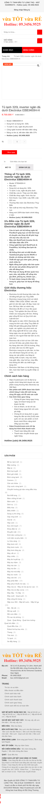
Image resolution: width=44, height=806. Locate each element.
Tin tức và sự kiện (11, 687)
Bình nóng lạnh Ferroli (25, 740)
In (5, 162)
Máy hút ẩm (11, 568)
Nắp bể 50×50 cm (8, 714)
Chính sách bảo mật (12, 693)
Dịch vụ (10, 504)
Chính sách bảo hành (13, 696)
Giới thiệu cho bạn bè (18, 162)
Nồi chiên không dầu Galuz (18, 751)
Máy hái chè (12, 565)
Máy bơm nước (13, 547)
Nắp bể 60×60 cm (34, 712)
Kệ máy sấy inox (16, 722)
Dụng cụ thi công (13, 514)
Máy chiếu (11, 556)
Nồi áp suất (11, 611)
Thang (9, 632)
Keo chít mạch (12, 526)
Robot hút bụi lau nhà (15, 629)
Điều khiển (11, 511)
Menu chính (28, 50)
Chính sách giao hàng (13, 703)
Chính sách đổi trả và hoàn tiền (17, 706)
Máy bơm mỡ (12, 544)
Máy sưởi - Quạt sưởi (15, 596)
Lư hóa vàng (12, 541)
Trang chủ (6, 56)
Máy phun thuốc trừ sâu (16, 584)
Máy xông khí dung (14, 599)
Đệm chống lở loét (14, 498)
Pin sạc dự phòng (14, 617)
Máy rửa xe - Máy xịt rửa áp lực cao (21, 587)
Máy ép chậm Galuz (22, 745)
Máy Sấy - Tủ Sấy (14, 593)
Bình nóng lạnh (13, 477)
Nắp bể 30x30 (11, 717)
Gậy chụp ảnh (12, 517)
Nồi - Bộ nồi (11, 608)
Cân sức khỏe (12, 483)
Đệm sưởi (11, 501)
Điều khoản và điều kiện (14, 690)
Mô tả (8, 167)
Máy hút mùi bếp (13, 572)
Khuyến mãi (11, 532)
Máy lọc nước (12, 575)
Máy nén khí (12, 578)
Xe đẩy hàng (12, 641)
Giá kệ (9, 520)
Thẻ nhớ (10, 635)
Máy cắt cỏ (11, 553)
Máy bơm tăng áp (14, 550)
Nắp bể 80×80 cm (23, 714)
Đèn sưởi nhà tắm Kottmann (29, 729)
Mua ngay (11, 152)
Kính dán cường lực (14, 535)
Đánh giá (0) (24, 167)
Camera (10, 480)
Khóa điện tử (12, 529)
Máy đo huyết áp (13, 559)
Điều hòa (10, 508)
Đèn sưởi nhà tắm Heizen (11, 732)
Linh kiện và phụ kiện (15, 538)
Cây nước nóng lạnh (15, 486)
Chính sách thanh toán (13, 700)
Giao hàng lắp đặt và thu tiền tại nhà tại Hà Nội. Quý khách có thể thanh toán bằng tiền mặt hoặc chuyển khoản (22, 762)
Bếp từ (9, 468)
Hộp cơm (10, 523)
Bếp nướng (11, 465)
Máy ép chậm (12, 562)
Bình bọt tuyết (12, 471)
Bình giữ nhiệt (12, 474)
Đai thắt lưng (12, 495)
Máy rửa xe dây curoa (15, 590)
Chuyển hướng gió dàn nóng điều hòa (22, 489)
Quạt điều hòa (12, 626)
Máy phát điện (12, 581)
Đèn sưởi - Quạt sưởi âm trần (20, 734)
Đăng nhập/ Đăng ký (22, 10)
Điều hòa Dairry (16, 726)
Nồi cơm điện (12, 614)
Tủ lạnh (10, 638)
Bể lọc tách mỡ (13, 462)
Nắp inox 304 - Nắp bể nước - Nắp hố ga (23, 602)
